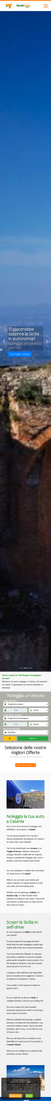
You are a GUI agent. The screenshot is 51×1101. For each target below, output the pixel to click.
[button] (4, 341)
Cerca (31, 738)
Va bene (29, 1096)
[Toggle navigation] (46, 6)
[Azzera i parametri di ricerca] (9, 738)
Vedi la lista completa (24, 765)
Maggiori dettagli (15, 1096)
